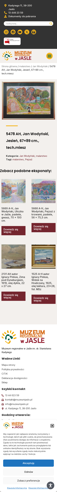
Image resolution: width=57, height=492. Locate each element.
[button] (52, 425)
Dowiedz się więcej (10, 231)
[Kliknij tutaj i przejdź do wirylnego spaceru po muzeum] (33, 32)
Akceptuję (28, 463)
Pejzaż (28, 159)
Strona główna (9, 66)
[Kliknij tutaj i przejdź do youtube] (20, 32)
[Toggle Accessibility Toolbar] (50, 485)
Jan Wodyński (40, 66)
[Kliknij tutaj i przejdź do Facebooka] (13, 32)
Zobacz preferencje (28, 480)
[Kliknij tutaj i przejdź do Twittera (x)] (26, 32)
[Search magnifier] (51, 23)
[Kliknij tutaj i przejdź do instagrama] (6, 32)
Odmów (28, 471)
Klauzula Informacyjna (17, 488)
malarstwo (24, 66)
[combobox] (27, 23)
